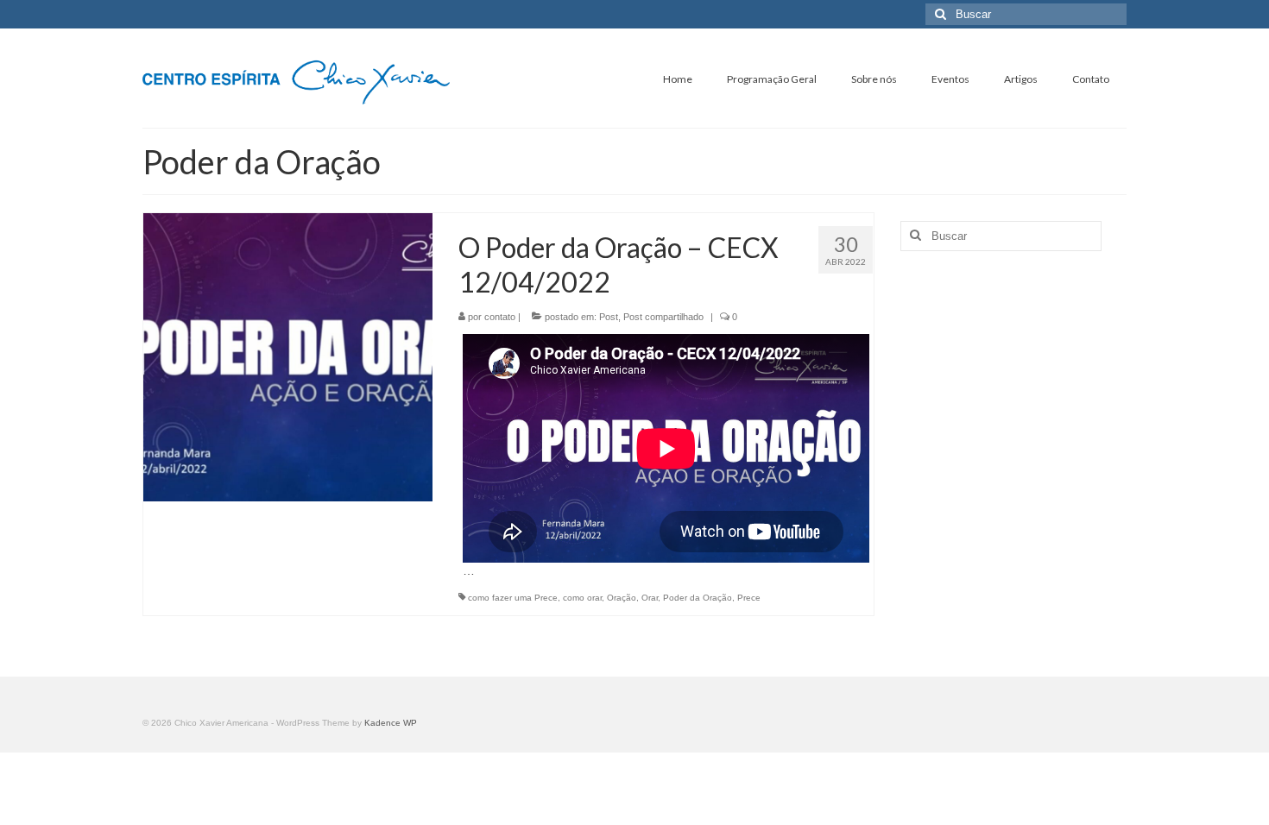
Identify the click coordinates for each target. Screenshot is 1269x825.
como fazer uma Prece (513, 597)
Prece (749, 597)
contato (499, 317)
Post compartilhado (663, 317)
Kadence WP (390, 722)
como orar (582, 597)
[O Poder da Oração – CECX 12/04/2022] (287, 356)
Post (608, 317)
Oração (621, 597)
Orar (649, 597)
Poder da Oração (697, 597)
